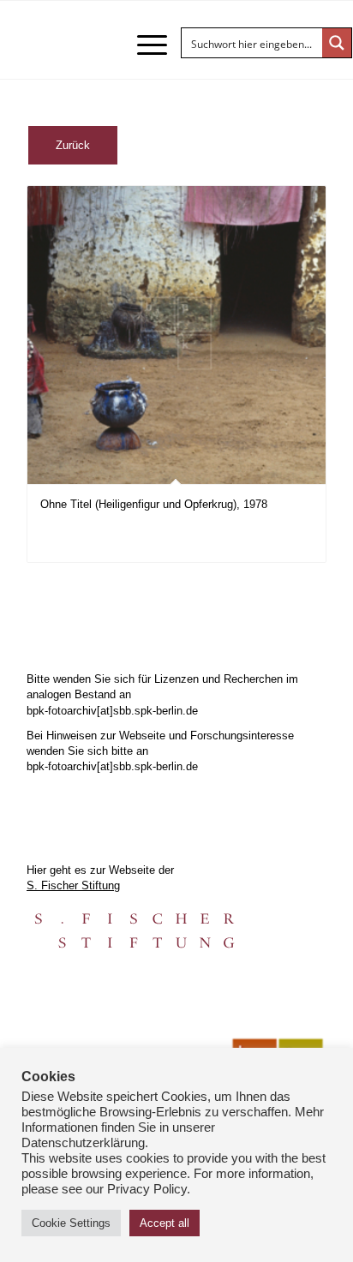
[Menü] (143, 44)
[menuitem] (143, 44)
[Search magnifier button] (336, 42)
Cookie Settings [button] (71, 1223)
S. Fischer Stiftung (73, 885)
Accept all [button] (164, 1223)
